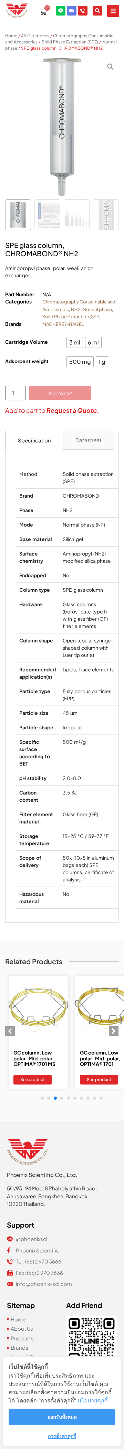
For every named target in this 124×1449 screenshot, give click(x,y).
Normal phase (97, 309)
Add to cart (60, 393)
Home (11, 35)
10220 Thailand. (26, 1203)
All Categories (35, 35)
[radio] (75, 342)
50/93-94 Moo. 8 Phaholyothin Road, (52, 1188)
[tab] (34, 440)
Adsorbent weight (27, 361)
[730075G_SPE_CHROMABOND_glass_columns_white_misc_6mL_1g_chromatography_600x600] (62, 127)
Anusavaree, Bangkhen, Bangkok (47, 1196)
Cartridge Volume (26, 341)
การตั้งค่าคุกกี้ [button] (62, 1436)
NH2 (76, 309)
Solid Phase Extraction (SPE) (70, 41)
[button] (113, 11)
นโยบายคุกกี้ (93, 1400)
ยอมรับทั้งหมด (62, 1417)
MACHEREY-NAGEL (63, 324)
